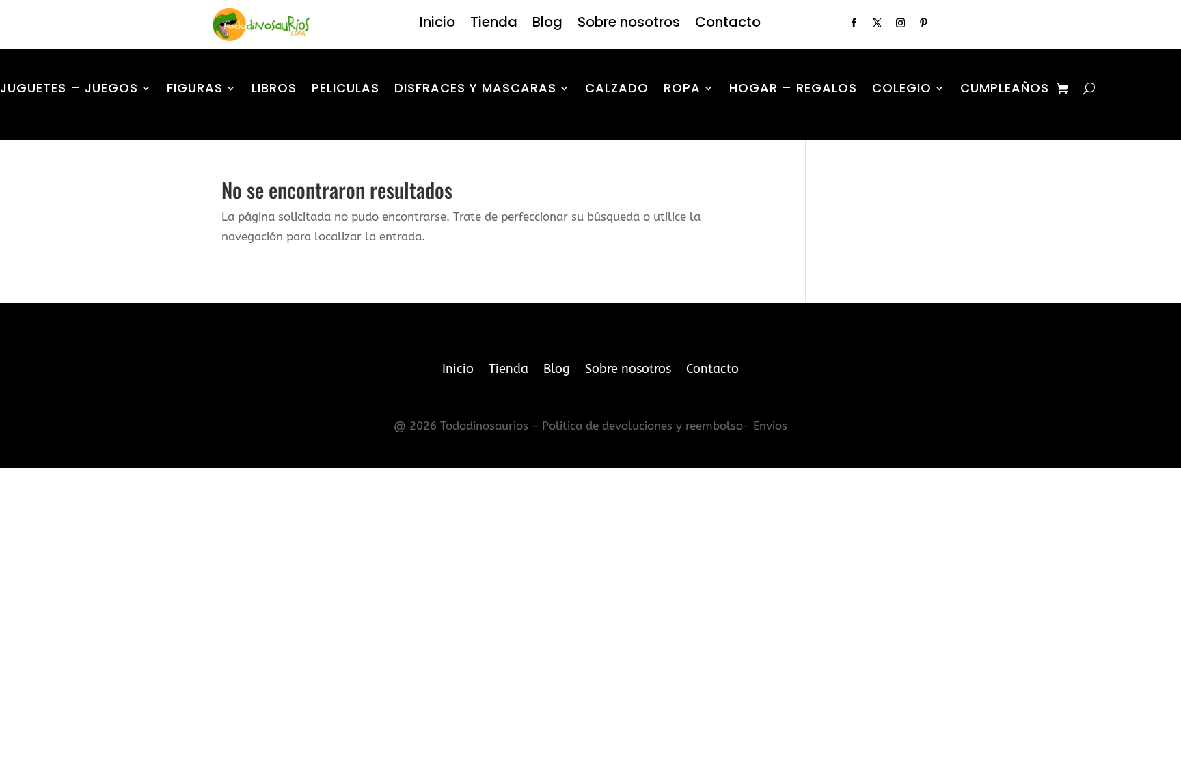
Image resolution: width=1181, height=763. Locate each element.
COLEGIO (902, 89)
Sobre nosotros (629, 24)
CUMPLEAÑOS (1004, 89)
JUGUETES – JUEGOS (69, 89)
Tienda (493, 24)
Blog (547, 24)
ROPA (682, 89)
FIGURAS (195, 89)
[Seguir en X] (877, 23)
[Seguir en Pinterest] (923, 23)
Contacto (728, 24)
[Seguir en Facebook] (854, 23)
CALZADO (617, 89)
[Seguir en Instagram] (900, 23)
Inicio (437, 24)
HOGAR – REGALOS (793, 89)
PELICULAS (345, 89)
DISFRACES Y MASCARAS (475, 89)
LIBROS (274, 89)
